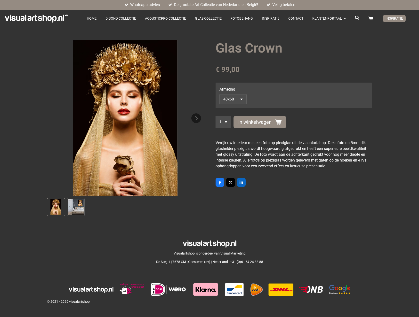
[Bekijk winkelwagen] (371, 18)
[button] (56, 207)
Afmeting (227, 89)
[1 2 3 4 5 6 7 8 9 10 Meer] (223, 122)
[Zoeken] (357, 18)
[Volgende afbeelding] (196, 118)
